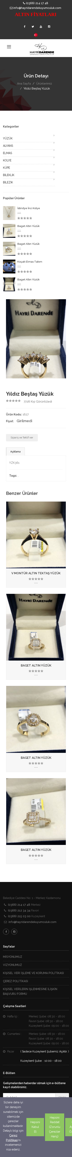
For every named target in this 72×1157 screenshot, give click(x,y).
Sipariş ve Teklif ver (22, 437)
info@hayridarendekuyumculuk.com (37, 8)
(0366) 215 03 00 (19, 916)
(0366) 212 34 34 (19, 910)
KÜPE (6, 167)
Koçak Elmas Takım (29, 261)
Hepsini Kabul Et (35, 1127)
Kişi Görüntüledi (38, 401)
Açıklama (15, 451)
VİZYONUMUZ (12, 965)
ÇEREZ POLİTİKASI (15, 981)
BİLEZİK (8, 182)
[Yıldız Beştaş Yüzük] (36, 338)
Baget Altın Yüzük (28, 226)
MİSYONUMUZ (12, 956)
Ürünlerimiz (44, 83)
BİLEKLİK (8, 175)
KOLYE (7, 160)
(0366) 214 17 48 (36, 3)
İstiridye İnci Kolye (28, 208)
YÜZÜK (8, 138)
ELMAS (7, 153)
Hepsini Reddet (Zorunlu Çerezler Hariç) (54, 1127)
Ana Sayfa (24, 83)
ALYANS (8, 145)
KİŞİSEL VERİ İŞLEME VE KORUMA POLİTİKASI (33, 973)
